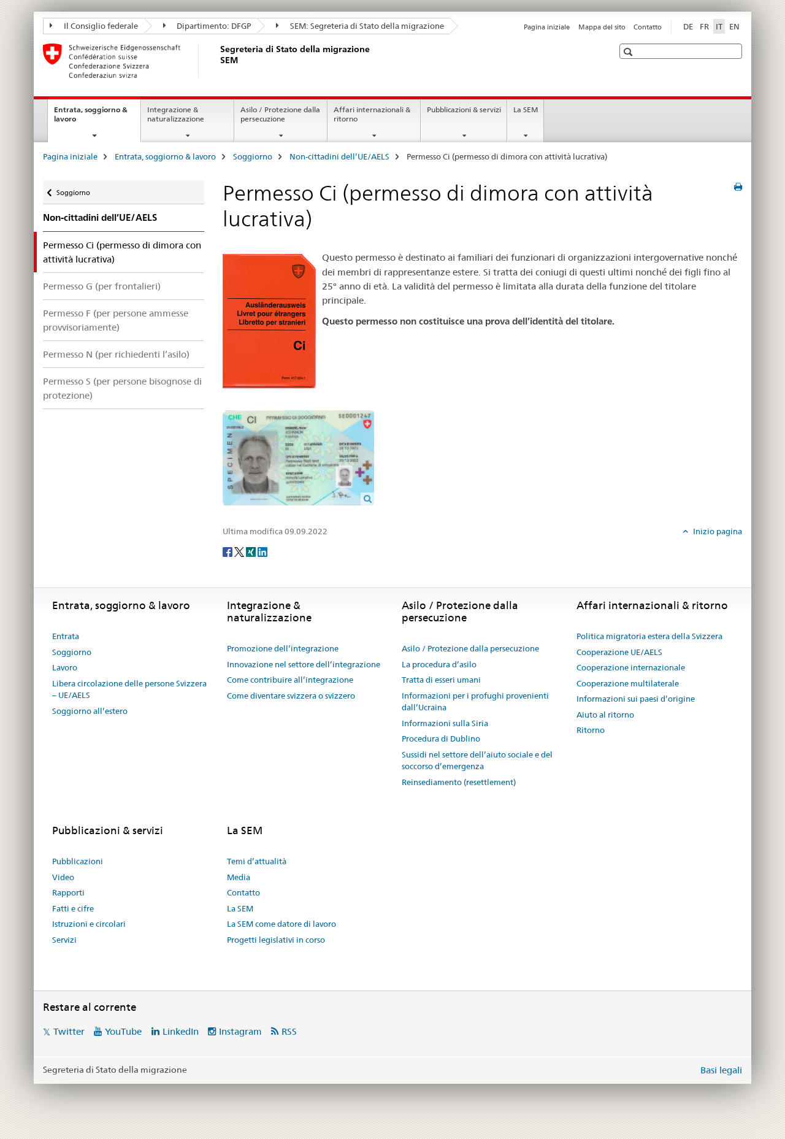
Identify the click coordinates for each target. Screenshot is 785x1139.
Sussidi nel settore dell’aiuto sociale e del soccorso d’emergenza (477, 761)
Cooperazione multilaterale (627, 683)
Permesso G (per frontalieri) (102, 286)
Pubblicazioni (77, 861)
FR (704, 26)
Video (63, 877)
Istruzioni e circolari (89, 924)
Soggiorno (252, 156)
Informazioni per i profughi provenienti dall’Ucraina (475, 702)
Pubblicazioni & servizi (464, 109)
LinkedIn (181, 1031)
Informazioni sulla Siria (445, 723)
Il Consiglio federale (100, 26)
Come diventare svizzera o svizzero (291, 695)
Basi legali (721, 1070)
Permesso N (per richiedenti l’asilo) (116, 354)
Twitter (69, 1031)
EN (734, 26)
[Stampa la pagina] (738, 187)
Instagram (240, 1031)
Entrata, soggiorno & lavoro (91, 118)
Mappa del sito (602, 27)
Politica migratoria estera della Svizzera (649, 636)
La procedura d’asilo (439, 664)
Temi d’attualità (256, 861)
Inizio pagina (716, 531)
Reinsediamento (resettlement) (459, 782)
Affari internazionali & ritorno (372, 114)
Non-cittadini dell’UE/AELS (339, 156)
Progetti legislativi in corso (276, 940)
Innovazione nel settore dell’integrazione (303, 664)
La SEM (525, 109)
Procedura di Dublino (441, 738)
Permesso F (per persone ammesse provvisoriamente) (115, 320)
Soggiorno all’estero (90, 711)
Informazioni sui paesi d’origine (635, 699)
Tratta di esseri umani (441, 680)
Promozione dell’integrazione (283, 648)
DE (688, 26)
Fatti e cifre (73, 908)
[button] (629, 51)
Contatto (648, 27)
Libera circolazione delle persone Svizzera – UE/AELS (129, 689)
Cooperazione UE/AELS (619, 652)
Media (238, 877)
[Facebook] (228, 551)
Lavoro (64, 667)
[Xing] (252, 551)
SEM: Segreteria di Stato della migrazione (366, 26)
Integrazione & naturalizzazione (175, 114)
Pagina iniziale (547, 27)
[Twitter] (240, 551)
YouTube (123, 1031)
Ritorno (590, 730)
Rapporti (68, 892)
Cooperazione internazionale (630, 667)
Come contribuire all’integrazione (290, 680)
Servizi (64, 940)
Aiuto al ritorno (605, 714)
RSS (289, 1031)
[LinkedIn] (262, 551)
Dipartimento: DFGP (213, 26)
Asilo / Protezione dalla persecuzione (280, 114)
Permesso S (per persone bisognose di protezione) (122, 388)
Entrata (65, 636)
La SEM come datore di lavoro (281, 924)
